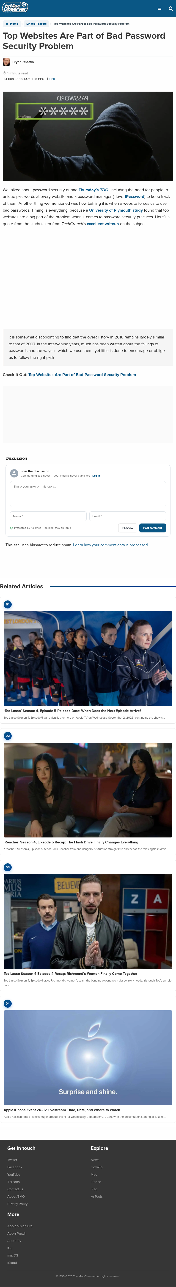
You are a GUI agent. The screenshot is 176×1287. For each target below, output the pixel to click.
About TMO (16, 1196)
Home (14, 24)
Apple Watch (16, 1233)
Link (52, 78)
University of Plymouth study (116, 210)
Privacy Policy (17, 1203)
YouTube (13, 1174)
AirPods (97, 1196)
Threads (13, 1181)
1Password (134, 196)
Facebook (14, 1167)
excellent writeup (103, 224)
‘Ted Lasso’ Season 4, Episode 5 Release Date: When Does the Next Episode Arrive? (72, 710)
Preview (127, 528)
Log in (96, 475)
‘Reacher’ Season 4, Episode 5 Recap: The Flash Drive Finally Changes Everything (71, 842)
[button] (159, 8)
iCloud (12, 1262)
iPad (94, 1189)
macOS (12, 1255)
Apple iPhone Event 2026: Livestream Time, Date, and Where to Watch (62, 1109)
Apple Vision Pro (20, 1225)
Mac (94, 1174)
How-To (97, 1167)
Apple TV (14, 1240)
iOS (10, 1247)
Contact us (15, 1189)
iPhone (96, 1181)
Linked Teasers (36, 24)
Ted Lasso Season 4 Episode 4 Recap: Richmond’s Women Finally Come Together (70, 973)
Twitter (12, 1159)
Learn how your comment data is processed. (111, 545)
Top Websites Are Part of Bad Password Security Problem (82, 374)
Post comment (152, 528)
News (95, 1159)
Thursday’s (93, 190)
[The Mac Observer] (15, 8)
